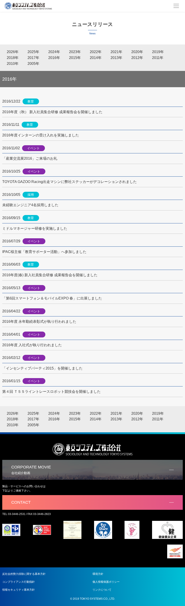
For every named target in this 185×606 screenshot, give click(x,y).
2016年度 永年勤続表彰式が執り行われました (39, 321)
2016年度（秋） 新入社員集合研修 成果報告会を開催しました (52, 112)
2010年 (12, 64)
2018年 (12, 58)
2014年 (96, 58)
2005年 (33, 64)
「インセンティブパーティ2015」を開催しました (42, 368)
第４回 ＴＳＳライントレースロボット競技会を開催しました (51, 391)
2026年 (12, 52)
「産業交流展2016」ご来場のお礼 (29, 158)
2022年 (96, 52)
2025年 (33, 52)
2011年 (157, 58)
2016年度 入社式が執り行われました (32, 345)
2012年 (137, 58)
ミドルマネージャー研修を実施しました (34, 228)
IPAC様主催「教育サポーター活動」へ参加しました (44, 252)
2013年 (116, 58)
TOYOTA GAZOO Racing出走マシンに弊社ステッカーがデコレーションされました (69, 182)
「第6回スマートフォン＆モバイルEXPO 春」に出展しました (52, 298)
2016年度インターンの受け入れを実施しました (40, 135)
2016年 (54, 58)
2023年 (75, 52)
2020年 (137, 52)
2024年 (54, 52)
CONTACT (21, 502)
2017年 (33, 58)
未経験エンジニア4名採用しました (30, 205)
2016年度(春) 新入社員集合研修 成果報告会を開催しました (49, 275)
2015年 (75, 58)
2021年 (116, 52)
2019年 (158, 52)
